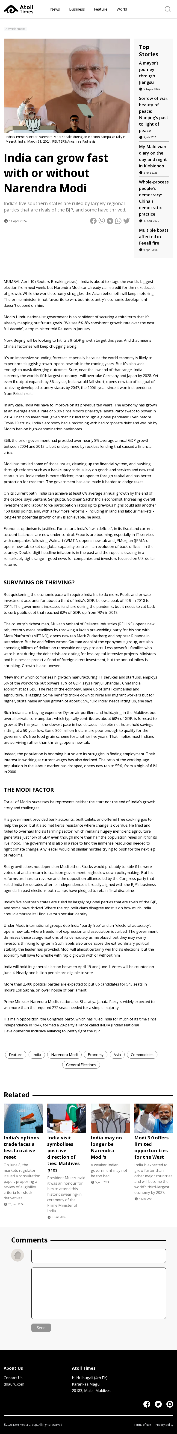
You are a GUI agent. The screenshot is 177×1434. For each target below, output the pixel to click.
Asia (117, 1054)
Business (77, 9)
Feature (100, 9)
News (55, 9)
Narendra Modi (64, 1054)
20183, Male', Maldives (91, 1390)
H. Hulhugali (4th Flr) (89, 1377)
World (122, 9)
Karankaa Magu (86, 1384)
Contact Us (13, 1377)
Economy (95, 1054)
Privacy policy (164, 1425)
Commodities (142, 1054)
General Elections (81, 1064)
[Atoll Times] (25, 9)
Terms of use (142, 1425)
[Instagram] (169, 1404)
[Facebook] (146, 1404)
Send (41, 1327)
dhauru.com (14, 1384)
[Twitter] (158, 1404)
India (36, 1054)
